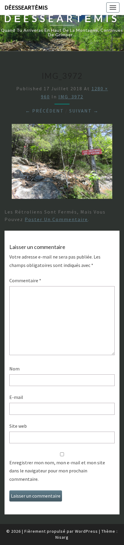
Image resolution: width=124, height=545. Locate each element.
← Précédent (44, 111)
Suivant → (84, 111)
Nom (14, 369)
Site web (18, 426)
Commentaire (25, 280)
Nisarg (62, 537)
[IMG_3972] (62, 163)
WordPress (86, 531)
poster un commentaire (56, 219)
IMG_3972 (70, 97)
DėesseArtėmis (26, 7)
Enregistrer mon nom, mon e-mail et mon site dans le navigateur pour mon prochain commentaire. (57, 471)
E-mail (16, 397)
